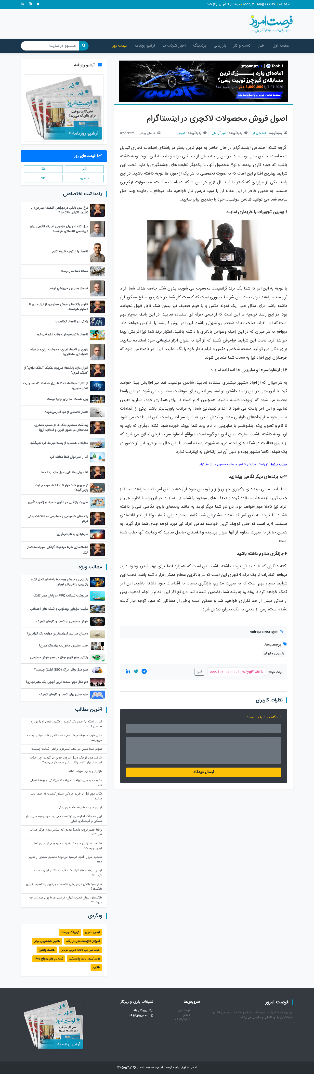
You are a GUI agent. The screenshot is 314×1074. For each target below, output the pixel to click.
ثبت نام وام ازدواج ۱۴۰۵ (48, 958)
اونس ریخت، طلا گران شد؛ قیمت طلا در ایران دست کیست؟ (68, 873)
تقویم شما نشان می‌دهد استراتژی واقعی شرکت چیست (66, 749)
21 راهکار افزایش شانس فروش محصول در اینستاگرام (234, 464)
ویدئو (186, 1015)
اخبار (261, 45)
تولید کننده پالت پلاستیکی (84, 958)
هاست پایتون (47, 950)
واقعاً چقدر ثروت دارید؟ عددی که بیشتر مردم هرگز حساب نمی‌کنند (66, 832)
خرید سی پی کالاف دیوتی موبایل (80, 950)
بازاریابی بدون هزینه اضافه (85, 771)
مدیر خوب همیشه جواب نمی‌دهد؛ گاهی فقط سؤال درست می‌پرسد (64, 738)
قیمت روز (120, 45)
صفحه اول (281, 45)
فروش (181, 133)
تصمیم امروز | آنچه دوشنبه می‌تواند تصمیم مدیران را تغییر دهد (65, 859)
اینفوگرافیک (182, 1019)
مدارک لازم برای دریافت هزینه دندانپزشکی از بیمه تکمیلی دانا (65, 783)
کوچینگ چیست (70, 932)
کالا (43, 178)
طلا (43, 169)
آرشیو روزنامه (144, 45)
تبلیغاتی (163, 340)
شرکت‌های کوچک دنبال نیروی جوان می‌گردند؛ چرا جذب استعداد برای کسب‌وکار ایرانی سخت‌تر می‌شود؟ (66, 760)
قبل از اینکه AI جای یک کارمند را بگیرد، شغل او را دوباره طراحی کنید (66, 724)
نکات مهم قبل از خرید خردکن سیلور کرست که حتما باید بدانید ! (66, 796)
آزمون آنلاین (92, 932)
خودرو (84, 178)
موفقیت (232, 199)
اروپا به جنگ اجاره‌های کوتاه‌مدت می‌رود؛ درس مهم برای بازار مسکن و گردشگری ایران (64, 819)
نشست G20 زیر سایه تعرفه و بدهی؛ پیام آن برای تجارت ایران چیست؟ (66, 846)
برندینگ (199, 45)
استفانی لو (259, 133)
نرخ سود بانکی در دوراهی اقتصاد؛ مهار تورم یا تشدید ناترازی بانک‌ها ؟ (64, 887)
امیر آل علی (218, 133)
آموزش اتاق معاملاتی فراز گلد (83, 941)
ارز (84, 169)
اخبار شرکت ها (174, 45)
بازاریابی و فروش (274, 653)
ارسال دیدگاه (204, 772)
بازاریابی (219, 45)
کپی (199, 672)
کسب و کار (242, 45)
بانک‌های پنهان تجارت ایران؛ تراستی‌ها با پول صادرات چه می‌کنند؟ (65, 900)
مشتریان (214, 515)
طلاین (96, 967)
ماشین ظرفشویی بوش (47, 941)
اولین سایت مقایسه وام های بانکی (79, 807)
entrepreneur (260, 631)
